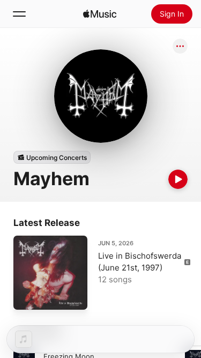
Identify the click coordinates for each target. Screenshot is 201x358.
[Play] (178, 179)
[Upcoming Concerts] (52, 157)
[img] (99, 14)
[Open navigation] (19, 14)
